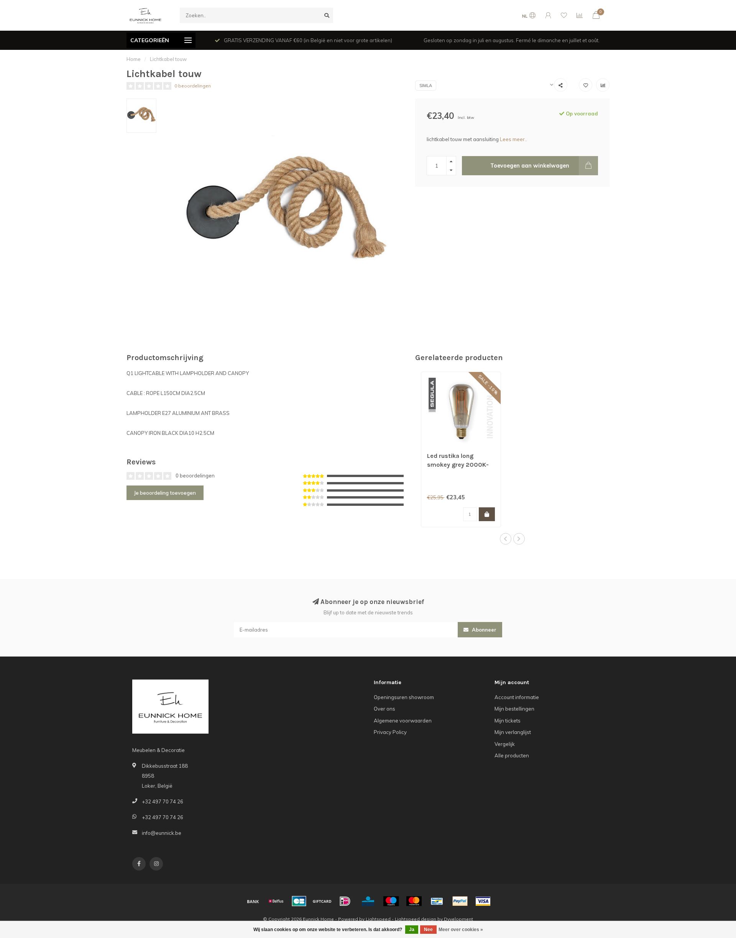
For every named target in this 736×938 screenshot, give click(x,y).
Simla (425, 85)
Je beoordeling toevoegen (165, 493)
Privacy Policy (390, 732)
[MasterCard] (414, 901)
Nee (428, 929)
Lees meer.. (513, 139)
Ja (411, 929)
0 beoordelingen (192, 86)
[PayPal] (460, 901)
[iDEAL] (345, 901)
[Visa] (483, 901)
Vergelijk (505, 744)
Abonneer (483, 630)
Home (134, 59)
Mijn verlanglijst (513, 732)
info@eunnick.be (161, 833)
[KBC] (368, 901)
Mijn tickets (508, 720)
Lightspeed (378, 919)
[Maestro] (391, 901)
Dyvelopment (458, 919)
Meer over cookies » (461, 929)
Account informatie (517, 697)
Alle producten (512, 755)
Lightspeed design (415, 919)
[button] (505, 539)
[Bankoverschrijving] (253, 901)
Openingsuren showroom (404, 697)
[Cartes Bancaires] (299, 901)
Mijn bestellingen (514, 709)
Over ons (384, 709)
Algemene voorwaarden (403, 720)
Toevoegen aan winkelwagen (529, 165)
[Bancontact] (437, 901)
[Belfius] (276, 901)
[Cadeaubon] (322, 901)
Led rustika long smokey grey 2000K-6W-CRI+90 (458, 464)
